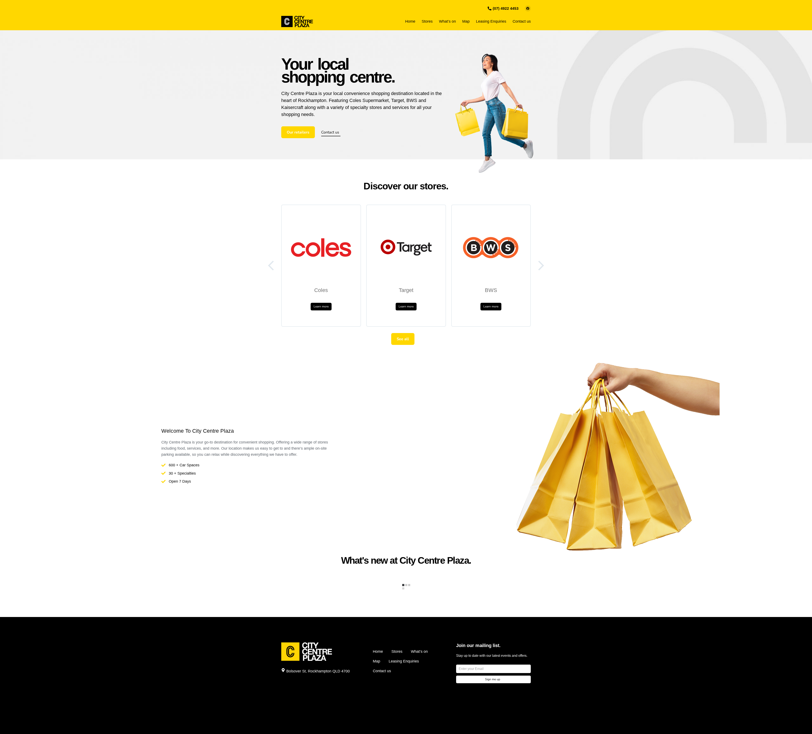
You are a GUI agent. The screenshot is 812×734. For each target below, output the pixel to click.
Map (376, 661)
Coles (321, 290)
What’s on (419, 651)
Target (406, 290)
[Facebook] (528, 8)
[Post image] (321, 248)
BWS (491, 290)
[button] (271, 265)
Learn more (321, 306)
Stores (396, 651)
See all (403, 339)
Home (378, 651)
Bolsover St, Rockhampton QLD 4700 (318, 671)
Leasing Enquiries (404, 661)
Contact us (330, 132)
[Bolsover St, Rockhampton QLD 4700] (283, 670)
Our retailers (298, 132)
